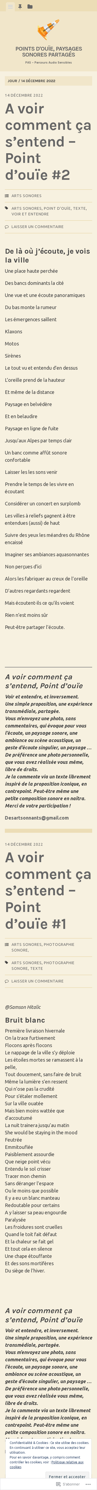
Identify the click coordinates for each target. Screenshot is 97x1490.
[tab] (10, 6)
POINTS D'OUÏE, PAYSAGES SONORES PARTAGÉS (48, 51)
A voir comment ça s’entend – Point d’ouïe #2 (48, 141)
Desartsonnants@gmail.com (37, 817)
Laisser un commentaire (38, 227)
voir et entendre (30, 214)
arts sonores (27, 196)
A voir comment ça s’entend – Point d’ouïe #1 (48, 890)
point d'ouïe (57, 208)
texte (79, 208)
